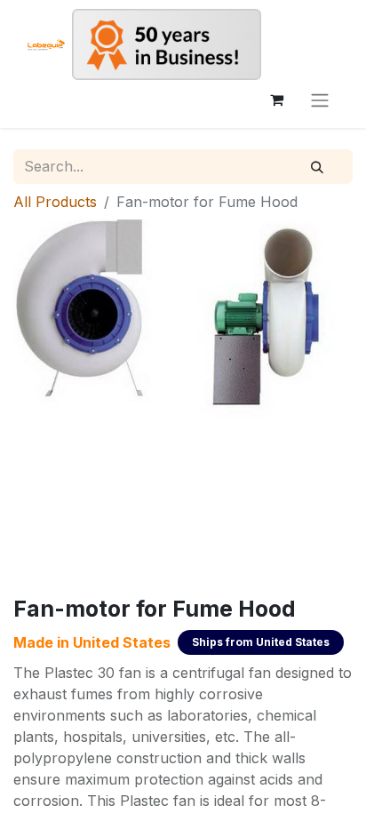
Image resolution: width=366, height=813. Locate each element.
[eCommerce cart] (276, 99)
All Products (55, 202)
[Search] (317, 167)
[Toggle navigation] (319, 99)
